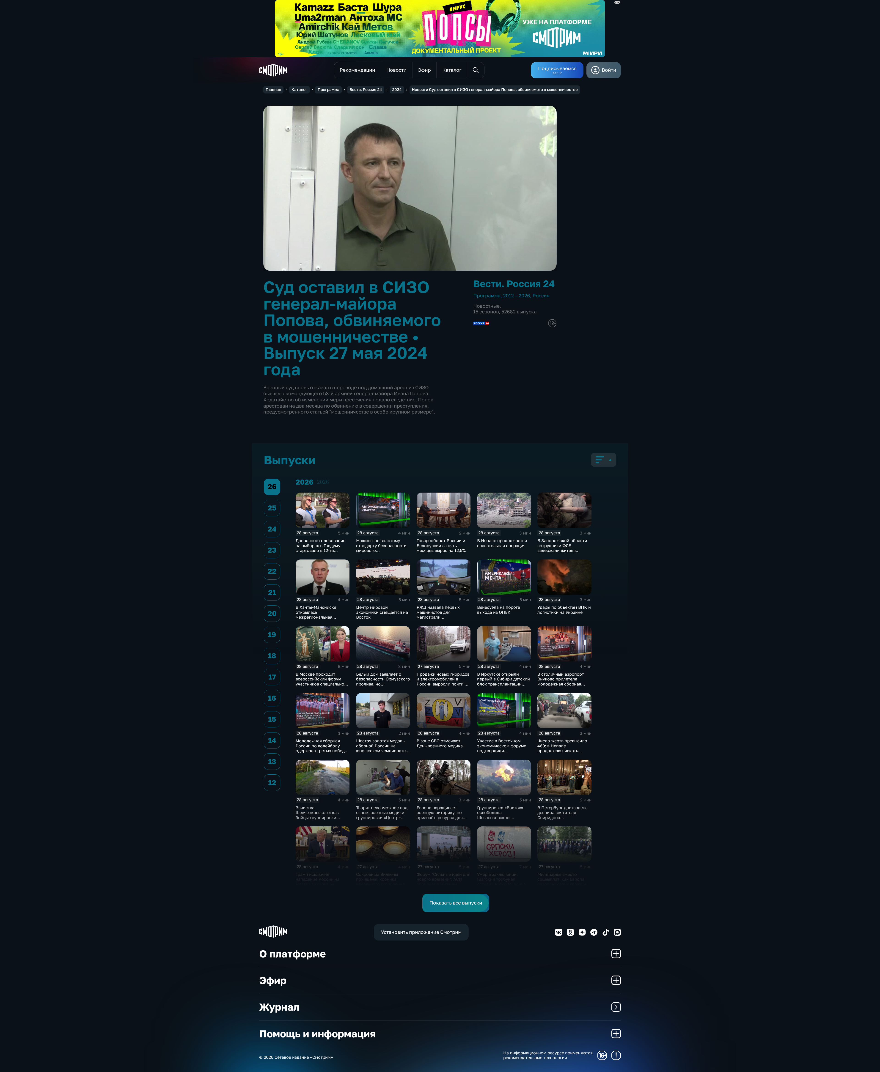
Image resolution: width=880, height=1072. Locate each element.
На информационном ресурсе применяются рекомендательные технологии (548, 1055)
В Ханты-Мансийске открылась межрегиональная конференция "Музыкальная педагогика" (316, 619)
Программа (328, 89)
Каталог (299, 89)
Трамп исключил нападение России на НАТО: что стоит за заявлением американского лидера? (320, 884)
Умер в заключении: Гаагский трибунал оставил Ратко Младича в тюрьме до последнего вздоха (503, 884)
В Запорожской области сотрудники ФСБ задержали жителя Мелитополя (562, 548)
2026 (323, 482)
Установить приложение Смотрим (421, 932)
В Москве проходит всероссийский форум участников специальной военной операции (321, 681)
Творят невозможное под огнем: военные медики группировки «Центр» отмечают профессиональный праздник (381, 820)
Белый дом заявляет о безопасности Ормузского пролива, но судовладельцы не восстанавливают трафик (383, 684)
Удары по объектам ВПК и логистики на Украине (564, 610)
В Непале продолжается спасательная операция (502, 543)
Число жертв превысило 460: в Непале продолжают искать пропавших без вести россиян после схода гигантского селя (562, 753)
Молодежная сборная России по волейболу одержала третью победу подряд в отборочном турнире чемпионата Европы (321, 753)
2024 (397, 89)
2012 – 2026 (516, 296)
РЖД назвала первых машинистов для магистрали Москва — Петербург (438, 615)
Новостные (486, 306)
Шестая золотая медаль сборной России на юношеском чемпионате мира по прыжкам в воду (381, 748)
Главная (273, 89)
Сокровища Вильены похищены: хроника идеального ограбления (380, 879)
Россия (541, 296)
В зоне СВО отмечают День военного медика (440, 743)
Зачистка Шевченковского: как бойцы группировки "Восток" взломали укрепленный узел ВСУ (319, 817)
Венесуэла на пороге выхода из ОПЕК (498, 610)
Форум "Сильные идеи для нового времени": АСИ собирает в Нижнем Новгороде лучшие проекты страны (443, 884)
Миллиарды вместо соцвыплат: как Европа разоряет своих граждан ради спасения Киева (562, 882)
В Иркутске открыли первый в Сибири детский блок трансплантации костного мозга (503, 681)
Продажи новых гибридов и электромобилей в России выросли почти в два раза (443, 681)
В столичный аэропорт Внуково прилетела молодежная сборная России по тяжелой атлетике (560, 684)
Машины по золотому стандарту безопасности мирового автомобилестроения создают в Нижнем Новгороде (381, 553)
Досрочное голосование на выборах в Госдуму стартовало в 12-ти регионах (320, 548)
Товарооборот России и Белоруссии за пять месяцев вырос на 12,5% (441, 545)
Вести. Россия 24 (365, 89)
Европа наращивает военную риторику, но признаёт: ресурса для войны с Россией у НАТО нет (442, 817)
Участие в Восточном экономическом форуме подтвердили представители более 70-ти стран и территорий (503, 750)
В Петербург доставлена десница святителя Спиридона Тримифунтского (562, 815)
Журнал (279, 1007)
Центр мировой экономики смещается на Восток (382, 612)
